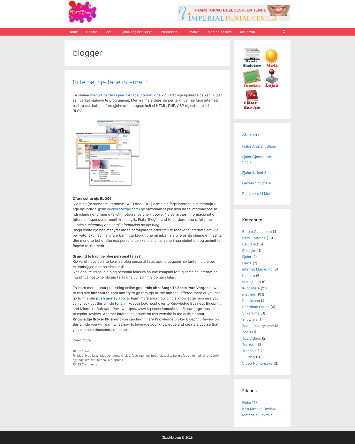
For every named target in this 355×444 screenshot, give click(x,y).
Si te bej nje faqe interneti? (111, 82)
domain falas (121, 355)
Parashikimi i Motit (257, 194)
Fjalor (246, 257)
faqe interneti (141, 355)
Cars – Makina (254, 238)
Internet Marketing (257, 269)
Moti (108, 32)
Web (251, 357)
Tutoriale (192, 32)
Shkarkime (250, 313)
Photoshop (169, 32)
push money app (110, 298)
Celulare (249, 244)
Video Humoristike (257, 363)
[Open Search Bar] (284, 32)
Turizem (248, 344)
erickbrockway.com (123, 209)
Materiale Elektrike (257, 415)
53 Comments (87, 364)
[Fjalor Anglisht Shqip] (252, 108)
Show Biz (249, 319)
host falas (158, 355)
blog (80, 355)
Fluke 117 (249, 402)
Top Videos (251, 338)
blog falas (92, 355)
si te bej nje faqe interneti (184, 355)
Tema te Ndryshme (258, 326)
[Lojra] (271, 87)
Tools (246, 332)
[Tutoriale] (252, 87)
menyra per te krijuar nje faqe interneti (121, 95)
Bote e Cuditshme (257, 232)
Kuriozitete (251, 288)
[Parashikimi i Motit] (271, 66)
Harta (247, 263)
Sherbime (251, 134)
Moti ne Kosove (220, 32)
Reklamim (247, 32)
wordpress (115, 360)
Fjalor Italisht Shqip (257, 173)
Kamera (248, 276)
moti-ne (248, 294)
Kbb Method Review (259, 409)
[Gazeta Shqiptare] (252, 66)
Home (73, 32)
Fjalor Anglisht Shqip (137, 32)
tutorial (101, 360)
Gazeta (91, 32)
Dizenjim (249, 251)
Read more (82, 340)
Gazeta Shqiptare (256, 183)
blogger (105, 355)
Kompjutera (251, 282)
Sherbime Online (256, 307)
